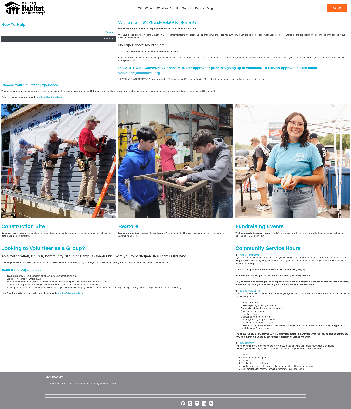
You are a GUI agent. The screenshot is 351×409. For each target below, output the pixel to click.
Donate (109, 32)
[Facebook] (183, 403)
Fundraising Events (259, 226)
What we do (165, 8)
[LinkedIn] (204, 403)
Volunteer (108, 39)
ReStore (128, 226)
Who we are (146, 8)
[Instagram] (197, 403)
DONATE (337, 8)
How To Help (13, 24)
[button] (292, 255)
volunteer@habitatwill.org (139, 73)
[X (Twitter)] (190, 403)
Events (199, 8)
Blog (210, 8)
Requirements (247, 343)
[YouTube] (211, 403)
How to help (184, 8)
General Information (250, 255)
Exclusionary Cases (250, 291)
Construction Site (23, 226)
